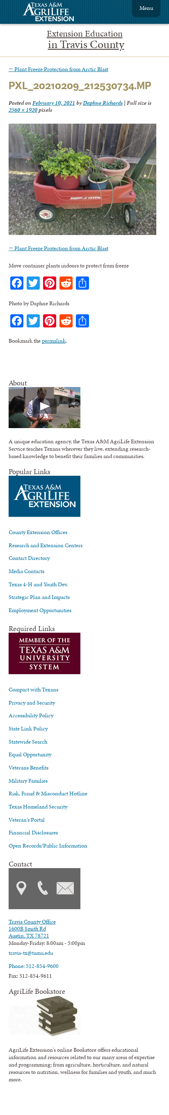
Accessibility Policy (31, 715)
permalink (54, 340)
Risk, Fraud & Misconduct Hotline (48, 793)
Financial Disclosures (33, 832)
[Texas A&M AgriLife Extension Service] (54, 12)
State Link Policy (28, 728)
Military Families (28, 780)
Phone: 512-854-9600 (34, 966)
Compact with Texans (33, 689)
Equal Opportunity (30, 754)
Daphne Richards (103, 103)
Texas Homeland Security (38, 806)
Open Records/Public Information (48, 845)
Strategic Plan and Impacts (39, 597)
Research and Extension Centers (45, 545)
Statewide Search (28, 741)
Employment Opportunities (40, 610)
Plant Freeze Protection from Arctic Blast (58, 69)
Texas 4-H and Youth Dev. (38, 584)
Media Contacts (26, 571)
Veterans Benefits (28, 767)
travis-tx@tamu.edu (31, 953)
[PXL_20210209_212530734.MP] (83, 233)
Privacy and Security (32, 702)
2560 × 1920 (23, 110)
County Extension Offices (38, 532)
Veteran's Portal (27, 820)
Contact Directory (29, 558)
